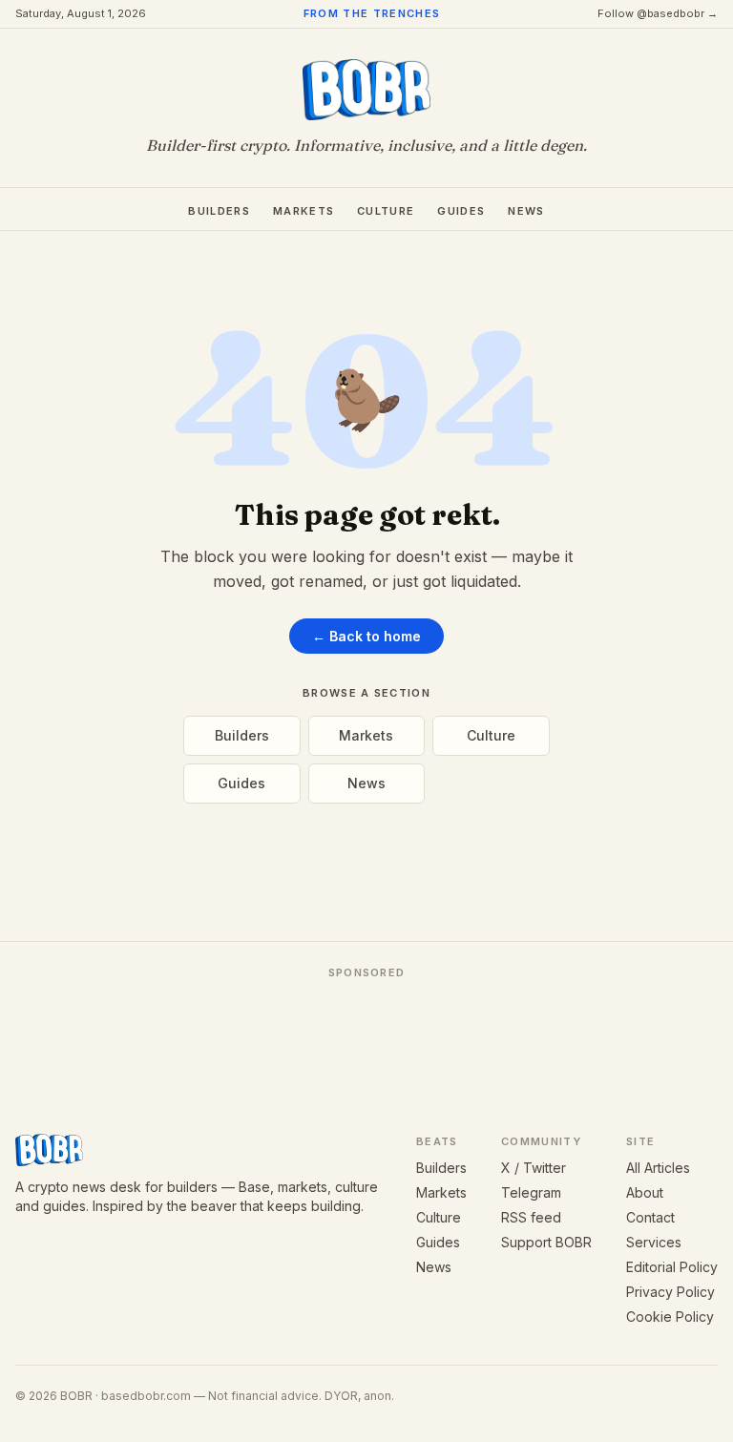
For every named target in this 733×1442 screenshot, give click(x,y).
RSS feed (531, 1217)
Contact (650, 1217)
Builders (219, 211)
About (644, 1192)
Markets (303, 211)
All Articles (658, 1168)
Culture (385, 211)
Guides (461, 211)
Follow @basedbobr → (657, 13)
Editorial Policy (672, 1267)
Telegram (531, 1192)
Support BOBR (546, 1242)
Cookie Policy (670, 1316)
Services (653, 1242)
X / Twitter (533, 1168)
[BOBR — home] (367, 89)
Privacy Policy (670, 1292)
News (526, 211)
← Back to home (366, 636)
